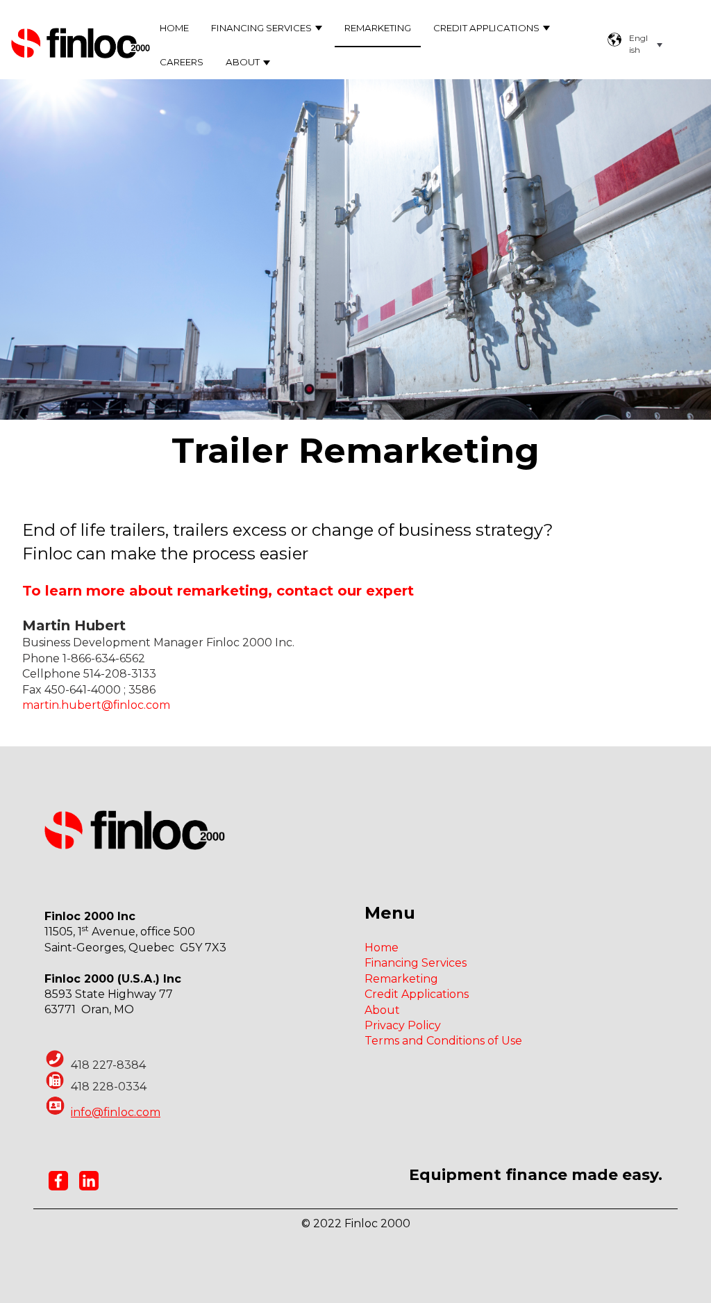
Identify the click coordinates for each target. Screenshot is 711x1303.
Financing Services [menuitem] (416, 962)
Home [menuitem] (382, 947)
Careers (181, 61)
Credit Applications (486, 27)
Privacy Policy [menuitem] (403, 1025)
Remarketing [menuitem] (401, 978)
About (243, 61)
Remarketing (377, 27)
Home (174, 27)
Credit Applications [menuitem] (417, 994)
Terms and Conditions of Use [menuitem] (443, 1040)
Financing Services (261, 27)
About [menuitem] (382, 1010)
